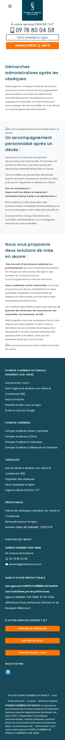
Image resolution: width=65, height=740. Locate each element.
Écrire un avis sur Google (20, 410)
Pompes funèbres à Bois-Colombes (26, 431)
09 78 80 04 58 (35, 30)
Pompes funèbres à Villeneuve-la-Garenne (31, 447)
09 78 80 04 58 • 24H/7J (34, 736)
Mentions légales (48, 701)
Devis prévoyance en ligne (21, 521)
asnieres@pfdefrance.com (25, 564)
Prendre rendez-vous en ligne (23, 405)
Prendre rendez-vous (32, 652)
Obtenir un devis (32, 640)
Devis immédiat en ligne (32, 37)
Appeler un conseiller (32, 628)
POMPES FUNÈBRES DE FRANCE (33, 695)
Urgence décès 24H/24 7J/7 (22, 490)
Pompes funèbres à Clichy (21, 436)
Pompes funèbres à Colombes (23, 442)
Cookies (31, 701)
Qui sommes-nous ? (17, 383)
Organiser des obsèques (19, 479)
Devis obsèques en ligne (19, 484)
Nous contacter (14, 399)
